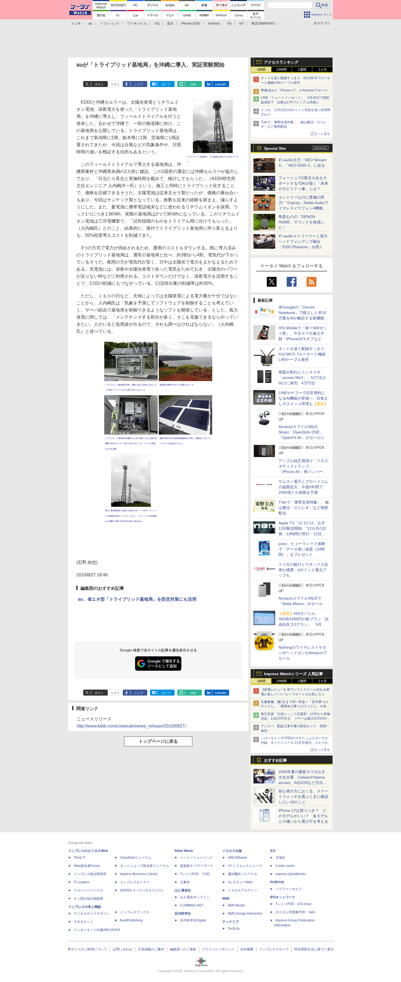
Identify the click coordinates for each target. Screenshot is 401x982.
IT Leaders (81, 882)
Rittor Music (184, 851)
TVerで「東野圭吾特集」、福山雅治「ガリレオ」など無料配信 (304, 507)
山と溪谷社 (183, 890)
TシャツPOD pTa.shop (293, 904)
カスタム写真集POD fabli (295, 912)
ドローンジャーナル (88, 890)
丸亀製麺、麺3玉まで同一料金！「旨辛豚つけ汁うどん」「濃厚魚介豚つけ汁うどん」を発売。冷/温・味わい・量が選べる (294, 706)
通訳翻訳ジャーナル (242, 874)
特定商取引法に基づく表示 (314, 949)
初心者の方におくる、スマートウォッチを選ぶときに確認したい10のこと (303, 796)
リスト (114, 84)
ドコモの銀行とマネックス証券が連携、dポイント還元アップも (303, 569)
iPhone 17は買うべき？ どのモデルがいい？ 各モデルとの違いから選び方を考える (303, 816)
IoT (241, 23)
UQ (156, 23)
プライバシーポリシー (218, 949)
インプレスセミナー (134, 882)
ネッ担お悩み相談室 (88, 898)
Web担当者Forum (87, 866)
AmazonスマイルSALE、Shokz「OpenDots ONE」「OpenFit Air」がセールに (302, 432)
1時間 (261, 69)
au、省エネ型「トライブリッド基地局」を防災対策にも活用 (137, 599)
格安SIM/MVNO (263, 23)
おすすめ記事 (275, 760)
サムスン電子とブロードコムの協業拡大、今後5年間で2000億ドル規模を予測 (303, 487)
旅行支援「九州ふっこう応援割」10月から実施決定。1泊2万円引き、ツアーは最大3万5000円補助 (295, 718)
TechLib (234, 928)
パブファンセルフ (289, 889)
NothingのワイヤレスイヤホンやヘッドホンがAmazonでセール (303, 652)
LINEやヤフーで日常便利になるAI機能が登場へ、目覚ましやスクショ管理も (303, 398)
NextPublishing (131, 920)
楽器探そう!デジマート (197, 866)
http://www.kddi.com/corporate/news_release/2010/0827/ (131, 726)
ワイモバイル (137, 23)
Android (214, 23)
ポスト (99, 84)
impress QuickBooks (291, 874)
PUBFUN (277, 882)
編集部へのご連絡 (183, 949)
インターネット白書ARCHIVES (97, 930)
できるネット (83, 922)
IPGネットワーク (282, 897)
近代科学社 (183, 913)
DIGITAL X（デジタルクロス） (142, 890)
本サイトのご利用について (87, 949)
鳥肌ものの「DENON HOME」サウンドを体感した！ (301, 222)
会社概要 (246, 949)
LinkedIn (220, 84)
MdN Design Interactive (245, 913)
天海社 (280, 858)
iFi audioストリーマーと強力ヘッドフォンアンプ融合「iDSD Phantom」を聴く (303, 241)
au (90, 23)
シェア (138, 84)
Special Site (275, 148)
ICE (273, 851)
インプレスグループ (274, 949)
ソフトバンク (109, 23)
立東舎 (185, 882)
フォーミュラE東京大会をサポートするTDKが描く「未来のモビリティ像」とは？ (303, 183)
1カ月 (322, 69)
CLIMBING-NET (192, 905)
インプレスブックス (134, 912)
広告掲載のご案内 (151, 949)
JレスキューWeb (240, 882)
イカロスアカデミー (242, 890)
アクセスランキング (281, 62)
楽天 (170, 23)
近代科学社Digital (193, 920)
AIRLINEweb (237, 858)
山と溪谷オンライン (195, 897)
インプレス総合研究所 (90, 874)
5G (229, 23)
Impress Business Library (138, 874)
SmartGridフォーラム (135, 858)
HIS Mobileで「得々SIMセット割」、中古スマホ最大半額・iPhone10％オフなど (303, 333)
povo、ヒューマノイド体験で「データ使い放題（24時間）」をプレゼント (302, 549)
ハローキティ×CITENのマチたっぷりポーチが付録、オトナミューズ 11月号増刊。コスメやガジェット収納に (296, 742)
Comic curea (285, 866)
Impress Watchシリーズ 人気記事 (293, 674)
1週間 (302, 69)
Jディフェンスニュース (245, 866)
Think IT (79, 858)
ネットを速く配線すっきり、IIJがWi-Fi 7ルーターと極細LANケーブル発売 (303, 354)
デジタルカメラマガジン (92, 913)
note (193, 84)
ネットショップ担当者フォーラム (144, 866)
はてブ (165, 84)
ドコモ (76, 23)
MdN (225, 898)
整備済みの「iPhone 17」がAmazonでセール (294, 90)
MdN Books (236, 905)
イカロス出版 (232, 851)
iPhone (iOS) (190, 23)
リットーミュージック (196, 858)
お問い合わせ (122, 949)
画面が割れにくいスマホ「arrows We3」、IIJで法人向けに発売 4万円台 (302, 377)
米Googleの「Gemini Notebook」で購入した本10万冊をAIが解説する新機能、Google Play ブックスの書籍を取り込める (303, 318)
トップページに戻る (158, 741)
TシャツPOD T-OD (195, 874)
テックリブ (230, 922)
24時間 (281, 69)
